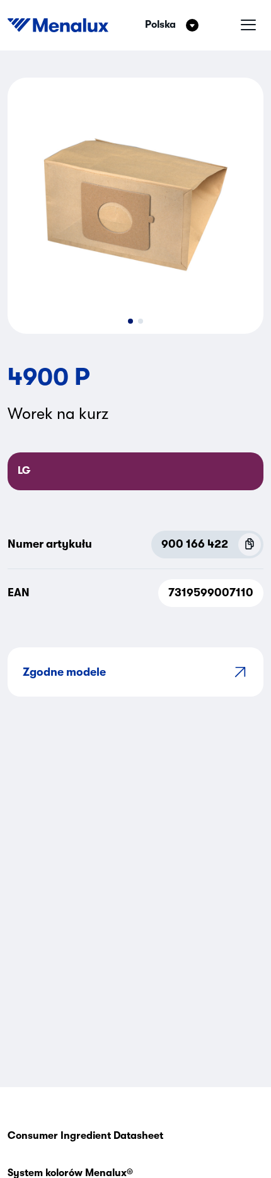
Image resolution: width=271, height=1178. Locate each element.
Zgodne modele (64, 672)
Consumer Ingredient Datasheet (85, 1135)
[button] (130, 321)
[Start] (58, 25)
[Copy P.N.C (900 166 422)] (249, 544)
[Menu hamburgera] (248, 25)
